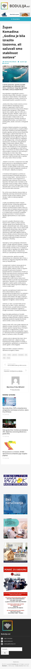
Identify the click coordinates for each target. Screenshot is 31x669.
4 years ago (23, 61)
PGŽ (4, 358)
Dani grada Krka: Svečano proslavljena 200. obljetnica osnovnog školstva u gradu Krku (15, 432)
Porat (8, 358)
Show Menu (16, 19)
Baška (9, 354)
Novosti (6, 63)
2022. (4, 354)
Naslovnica (16, 662)
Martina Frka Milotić (10, 61)
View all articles (16, 390)
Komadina (21, 354)
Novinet (4, 666)
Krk (26, 354)
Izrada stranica (19, 666)
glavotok (15, 354)
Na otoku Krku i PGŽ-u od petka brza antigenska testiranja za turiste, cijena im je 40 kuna (15, 410)
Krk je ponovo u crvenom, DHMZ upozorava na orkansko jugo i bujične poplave (15, 453)
